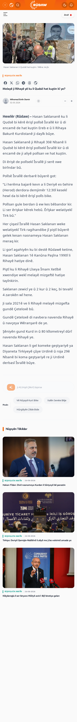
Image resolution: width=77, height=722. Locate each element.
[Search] (18, 5)
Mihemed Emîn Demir (20, 99)
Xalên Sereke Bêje (56, 400)
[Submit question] (11, 387)
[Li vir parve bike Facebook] (5, 83)
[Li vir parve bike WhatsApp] (17, 83)
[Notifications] (71, 5)
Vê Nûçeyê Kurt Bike (27, 400)
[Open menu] (5, 14)
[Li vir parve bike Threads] (29, 83)
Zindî (66, 14)
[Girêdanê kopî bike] (35, 83)
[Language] (11, 5)
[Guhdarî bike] (38, 101)
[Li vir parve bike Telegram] (23, 83)
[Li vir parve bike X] (11, 83)
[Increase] (71, 101)
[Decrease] (65, 101)
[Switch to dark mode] (65, 5)
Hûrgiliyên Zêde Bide (28, 409)
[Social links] (5, 5)
